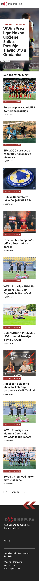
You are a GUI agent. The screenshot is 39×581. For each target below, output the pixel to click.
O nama (7, 562)
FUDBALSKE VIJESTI (12, 102)
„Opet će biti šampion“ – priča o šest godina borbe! (18, 243)
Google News (10, 565)
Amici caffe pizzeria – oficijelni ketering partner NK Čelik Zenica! (19, 387)
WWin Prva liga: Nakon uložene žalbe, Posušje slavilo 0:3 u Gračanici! (14, 41)
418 (14, 492)
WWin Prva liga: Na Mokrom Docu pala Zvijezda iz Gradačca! (17, 434)
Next (21, 492)
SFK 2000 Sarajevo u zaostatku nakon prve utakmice (17, 154)
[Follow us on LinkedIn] (10, 541)
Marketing (17, 562)
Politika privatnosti (12, 568)
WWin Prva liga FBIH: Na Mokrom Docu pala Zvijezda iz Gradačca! (19, 290)
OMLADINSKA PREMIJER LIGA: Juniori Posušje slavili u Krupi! (19, 336)
